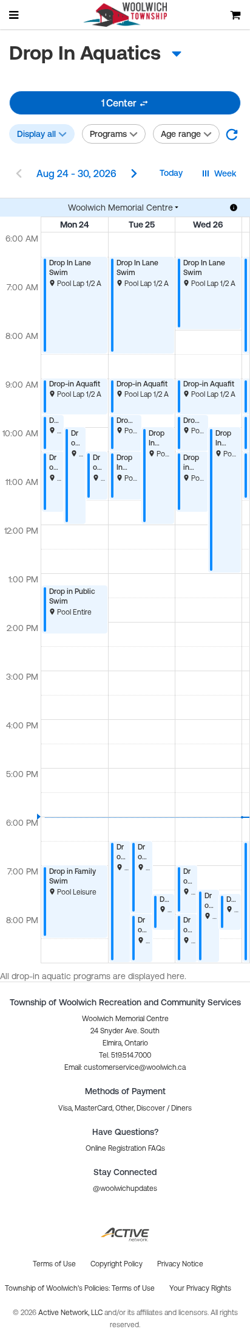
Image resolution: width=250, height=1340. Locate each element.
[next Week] (134, 174)
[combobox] (106, 53)
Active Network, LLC (71, 1312)
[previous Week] (19, 174)
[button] (232, 134)
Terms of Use (133, 1288)
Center (119, 102)
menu (14, 14)
